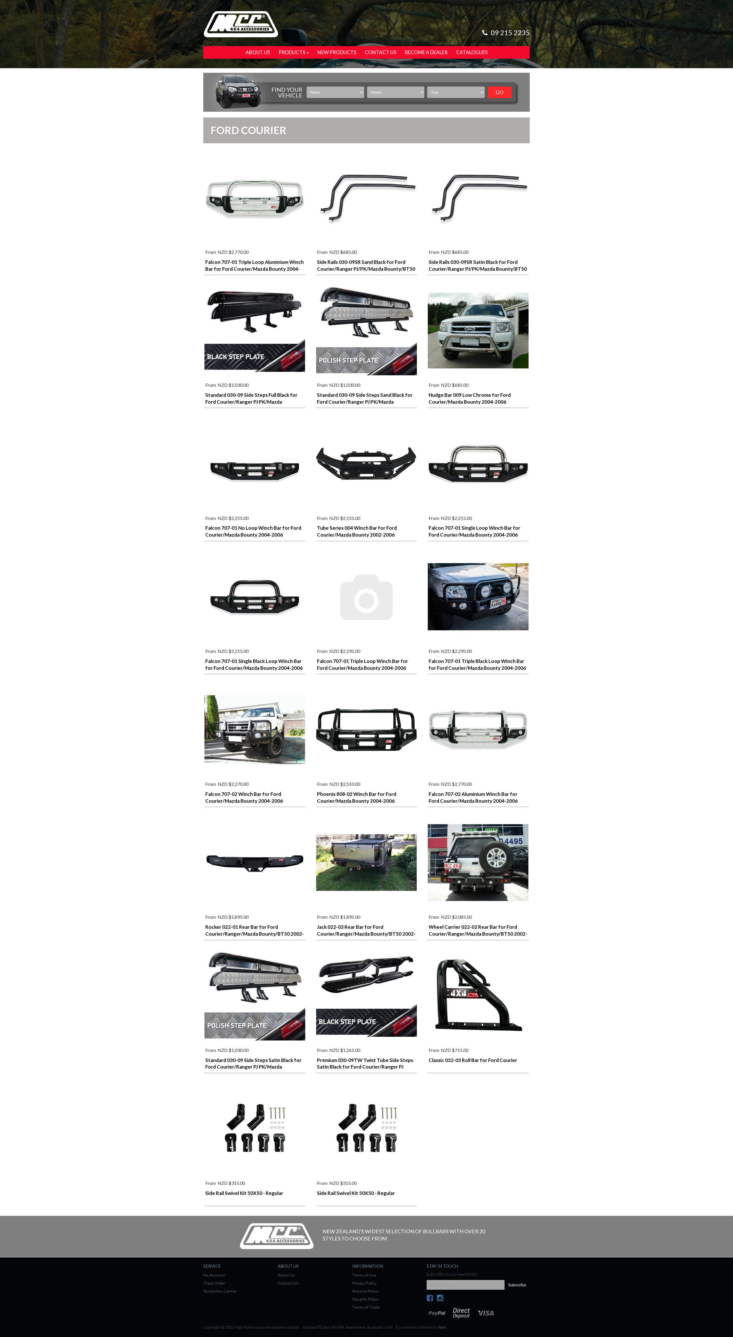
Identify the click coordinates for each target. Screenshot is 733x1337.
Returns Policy (365, 1291)
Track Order (214, 1283)
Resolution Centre (220, 1291)
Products (292, 52)
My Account (214, 1275)
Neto (442, 1327)
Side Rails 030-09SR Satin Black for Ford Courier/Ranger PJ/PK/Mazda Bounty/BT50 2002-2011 (478, 269)
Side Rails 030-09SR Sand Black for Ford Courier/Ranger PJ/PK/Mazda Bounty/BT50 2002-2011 (366, 269)
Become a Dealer (426, 52)
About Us (258, 52)
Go (499, 92)
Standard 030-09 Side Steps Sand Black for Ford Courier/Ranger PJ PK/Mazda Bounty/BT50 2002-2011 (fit (365, 402)
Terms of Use (364, 1275)
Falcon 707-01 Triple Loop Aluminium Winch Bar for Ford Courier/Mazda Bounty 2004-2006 (254, 269)
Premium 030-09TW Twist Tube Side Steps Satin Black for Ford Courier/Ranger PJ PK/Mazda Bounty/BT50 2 (365, 1067)
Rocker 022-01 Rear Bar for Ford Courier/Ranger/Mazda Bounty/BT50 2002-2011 (254, 934)
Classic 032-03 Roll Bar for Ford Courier (473, 1060)
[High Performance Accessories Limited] (240, 23)
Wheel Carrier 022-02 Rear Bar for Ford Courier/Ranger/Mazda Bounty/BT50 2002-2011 (478, 934)
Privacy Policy (364, 1283)
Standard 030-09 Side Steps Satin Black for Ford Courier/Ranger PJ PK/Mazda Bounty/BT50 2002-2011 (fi (253, 1067)
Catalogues (472, 52)
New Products (337, 52)
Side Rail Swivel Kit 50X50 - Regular (244, 1193)
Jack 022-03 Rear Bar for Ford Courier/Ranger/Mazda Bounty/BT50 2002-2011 (366, 934)
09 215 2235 (509, 32)
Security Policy (365, 1299)
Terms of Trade (366, 1307)
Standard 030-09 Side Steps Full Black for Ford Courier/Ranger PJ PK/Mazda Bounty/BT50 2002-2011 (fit (251, 402)
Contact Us (380, 52)
